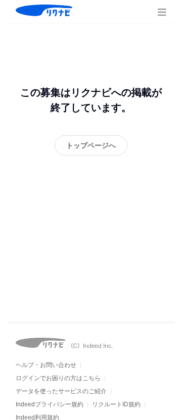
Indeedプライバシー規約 (49, 404)
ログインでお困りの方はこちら (58, 378)
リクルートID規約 (116, 404)
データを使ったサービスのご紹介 (61, 391)
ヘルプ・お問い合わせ (46, 365)
